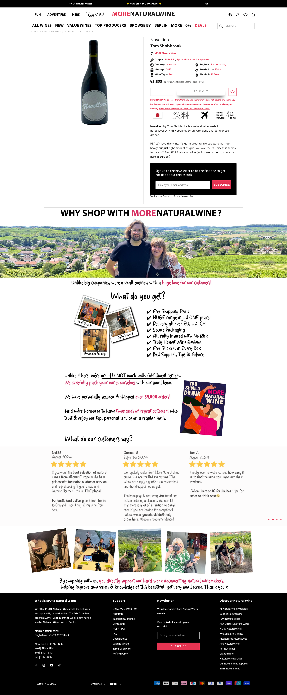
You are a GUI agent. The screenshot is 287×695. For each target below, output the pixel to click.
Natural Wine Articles (231, 659)
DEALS (201, 26)
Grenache (189, 60)
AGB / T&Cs (119, 629)
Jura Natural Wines (230, 644)
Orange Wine (227, 654)
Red (171, 74)
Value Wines (79, 26)
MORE (176, 26)
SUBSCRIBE (222, 184)
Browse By (140, 26)
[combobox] (239, 26)
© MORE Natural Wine (47, 684)
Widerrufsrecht (121, 644)
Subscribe (178, 646)
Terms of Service (122, 649)
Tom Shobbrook (166, 46)
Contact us (119, 624)
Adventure (56, 14)
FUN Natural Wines (230, 619)
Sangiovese (202, 60)
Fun (38, 14)
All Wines (42, 26)
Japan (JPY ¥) (96, 684)
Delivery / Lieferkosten (125, 609)
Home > (35, 32)
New (59, 26)
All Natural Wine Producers (234, 609)
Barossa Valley (218, 65)
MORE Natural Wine (165, 53)
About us (118, 614)
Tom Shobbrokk (177, 126)
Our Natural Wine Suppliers (234, 663)
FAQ (115, 634)
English (114, 684)
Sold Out (201, 91)
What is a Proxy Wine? (231, 634)
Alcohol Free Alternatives (233, 639)
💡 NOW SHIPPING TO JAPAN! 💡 (144, 3)
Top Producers (110, 26)
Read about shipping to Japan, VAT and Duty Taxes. (184, 109)
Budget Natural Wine (231, 614)
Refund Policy (120, 654)
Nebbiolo (170, 60)
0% (188, 26)
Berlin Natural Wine (230, 668)
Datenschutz (120, 639)
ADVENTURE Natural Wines (234, 624)
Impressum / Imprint (124, 619)
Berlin (161, 26)
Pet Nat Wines (227, 649)
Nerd (76, 14)
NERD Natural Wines (231, 629)
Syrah (180, 60)
